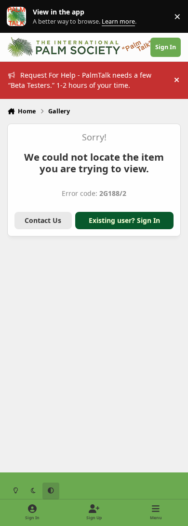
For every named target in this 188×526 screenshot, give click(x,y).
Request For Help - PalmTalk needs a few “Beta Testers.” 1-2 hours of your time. (79, 80)
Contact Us (43, 220)
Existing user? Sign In (124, 220)
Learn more (18, 16)
